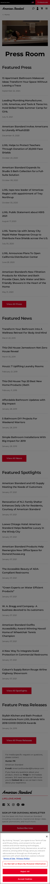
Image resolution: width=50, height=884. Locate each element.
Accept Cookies (25, 879)
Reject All (25, 871)
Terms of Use (9, 858)
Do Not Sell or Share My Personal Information (25, 864)
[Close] (47, 836)
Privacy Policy (23, 858)
